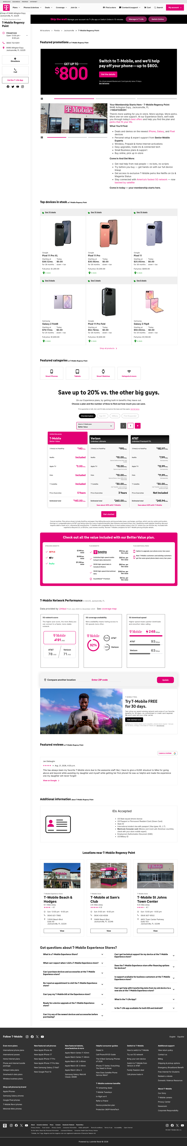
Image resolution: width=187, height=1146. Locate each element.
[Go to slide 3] (137, 99)
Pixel (172, 131)
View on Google (51, 780)
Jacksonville (69, 30)
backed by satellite (125, 182)
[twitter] (12, 86)
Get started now (134, 720)
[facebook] (8, 86)
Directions (15, 59)
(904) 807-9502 (147, 915)
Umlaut (63, 608)
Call (15, 70)
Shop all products (109, 348)
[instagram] (22, 86)
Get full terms (104, 83)
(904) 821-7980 (54, 915)
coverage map (109, 608)
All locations (45, 30)
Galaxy (160, 131)
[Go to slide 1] (55, 99)
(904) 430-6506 (101, 915)
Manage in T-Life (136, 19)
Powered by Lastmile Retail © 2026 (93, 1142)
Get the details (108, 74)
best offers (136, 119)
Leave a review (165, 753)
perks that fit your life (121, 122)
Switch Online (158, 19)
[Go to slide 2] (96, 99)
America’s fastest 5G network (152, 179)
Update (165, 680)
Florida (57, 30)
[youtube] (17, 86)
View (62, 931)
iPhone (152, 131)
